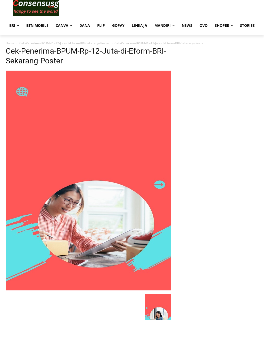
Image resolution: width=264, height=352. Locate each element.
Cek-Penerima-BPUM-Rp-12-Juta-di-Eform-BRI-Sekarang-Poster (64, 43)
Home (10, 43)
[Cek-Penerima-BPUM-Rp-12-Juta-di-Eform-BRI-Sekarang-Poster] (88, 289)
